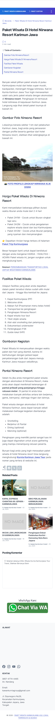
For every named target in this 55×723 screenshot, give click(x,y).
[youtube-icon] (13, 666)
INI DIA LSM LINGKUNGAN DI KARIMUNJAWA (14, 534)
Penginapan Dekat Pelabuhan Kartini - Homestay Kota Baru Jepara (38, 537)
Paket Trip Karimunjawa (15, 244)
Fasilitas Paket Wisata (13, 64)
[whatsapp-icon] (18, 666)
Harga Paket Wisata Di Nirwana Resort (20, 59)
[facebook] (9, 468)
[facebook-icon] (3, 666)
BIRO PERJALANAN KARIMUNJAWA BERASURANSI (38, 501)
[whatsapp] (19, 468)
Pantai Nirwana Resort (13, 72)
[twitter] (14, 468)
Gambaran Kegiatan (12, 68)
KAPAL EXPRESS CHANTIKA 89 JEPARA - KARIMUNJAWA (13, 501)
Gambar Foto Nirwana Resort (16, 55)
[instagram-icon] (8, 666)
